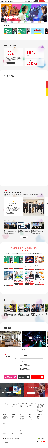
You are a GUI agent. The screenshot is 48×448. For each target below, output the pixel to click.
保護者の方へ (38, 418)
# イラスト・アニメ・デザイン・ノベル (37, 253)
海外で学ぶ (4, 418)
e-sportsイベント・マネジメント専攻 (12, 133)
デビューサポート (13, 417)
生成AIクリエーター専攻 (5, 406)
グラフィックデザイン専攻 (12, 177)
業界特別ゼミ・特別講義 (5, 420)
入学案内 (32, 1)
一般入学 (21, 417)
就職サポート (13, 416)
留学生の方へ (38, 419)
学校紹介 (30, 414)
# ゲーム (21, 253)
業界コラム (21, 430)
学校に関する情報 (30, 419)
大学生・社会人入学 (22, 418)
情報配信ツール (30, 420)
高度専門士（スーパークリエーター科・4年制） (6, 423)
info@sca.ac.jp (6, 442)
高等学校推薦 (21, 419)
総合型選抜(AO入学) (22, 416)
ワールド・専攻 (21, 1)
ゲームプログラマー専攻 (14, 404)
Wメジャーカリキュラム (5, 417)
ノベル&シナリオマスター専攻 (40, 411)
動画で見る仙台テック (14, 432)
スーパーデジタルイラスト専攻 (12, 165)
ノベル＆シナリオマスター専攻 (13, 179)
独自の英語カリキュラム (5, 419)
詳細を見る (6, 268)
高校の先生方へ (38, 420)
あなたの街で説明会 (5, 433)
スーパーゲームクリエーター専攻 (13, 108)
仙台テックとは (30, 416)
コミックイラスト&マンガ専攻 (40, 405)
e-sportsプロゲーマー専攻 (12, 131)
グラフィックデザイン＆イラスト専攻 (12, 175)
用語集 (21, 433)
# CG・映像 (29, 253)
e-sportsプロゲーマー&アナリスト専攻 (24, 404)
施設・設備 (30, 417)
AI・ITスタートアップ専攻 (12, 97)
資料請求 (36, 1)
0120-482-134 (11, 442)
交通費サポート (4, 432)
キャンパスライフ (14, 428)
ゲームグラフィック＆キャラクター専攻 (12, 113)
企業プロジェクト (5, 416)
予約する (11, 268)
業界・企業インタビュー (23, 428)
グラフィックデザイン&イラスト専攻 (40, 409)
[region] (32, 362)
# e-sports (25, 253)
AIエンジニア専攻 (11, 92)
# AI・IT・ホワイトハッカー (15, 253)
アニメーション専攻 (12, 172)
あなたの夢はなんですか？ (14, 433)
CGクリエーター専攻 (12, 149)
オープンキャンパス (42, 1)
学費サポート (21, 420)
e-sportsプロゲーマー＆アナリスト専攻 (12, 129)
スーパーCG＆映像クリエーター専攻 (12, 147)
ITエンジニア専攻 (11, 88)
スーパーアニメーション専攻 (13, 170)
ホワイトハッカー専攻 (12, 90)
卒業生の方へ (38, 417)
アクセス (29, 418)
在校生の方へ (38, 416)
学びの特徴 (25, 1)
